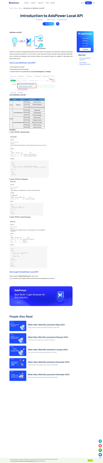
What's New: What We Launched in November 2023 (22, 371)
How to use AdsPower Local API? (85, 58)
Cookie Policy (41, 461)
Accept (90, 460)
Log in (82, 2)
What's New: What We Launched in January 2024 (22, 346)
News (20, 8)
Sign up (88, 2)
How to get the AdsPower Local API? (84, 63)
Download (52, 0)
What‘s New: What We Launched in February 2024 (22, 334)
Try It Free (48, 24)
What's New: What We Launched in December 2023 (22, 359)
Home (11, 8)
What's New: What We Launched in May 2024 (21, 321)
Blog (16, 8)
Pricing (47, 0)
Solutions (33, 0)
